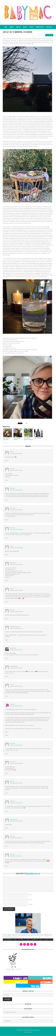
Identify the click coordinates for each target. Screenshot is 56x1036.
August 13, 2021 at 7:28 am (16, 470)
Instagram (34, 939)
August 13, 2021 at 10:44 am (16, 547)
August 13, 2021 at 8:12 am (16, 489)
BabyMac (28, 12)
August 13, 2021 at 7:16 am (16, 453)
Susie (11, 854)
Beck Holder (12, 819)
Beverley (25, 27)
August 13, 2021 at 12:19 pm (16, 611)
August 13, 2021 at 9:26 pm (16, 705)
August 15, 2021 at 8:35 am (16, 820)
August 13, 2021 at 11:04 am (16, 564)
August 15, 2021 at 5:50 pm (16, 837)
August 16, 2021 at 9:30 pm (16, 855)
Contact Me (49, 27)
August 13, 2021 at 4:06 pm (16, 649)
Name (30, 894)
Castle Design (36, 1030)
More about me (14, 937)
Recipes (30, 27)
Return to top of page (28, 1032)
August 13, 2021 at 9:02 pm (16, 686)
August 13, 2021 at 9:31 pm (16, 744)
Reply (6, 460)
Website (30, 904)
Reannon (12, 648)
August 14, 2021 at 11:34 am (16, 763)
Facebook (9, 939)
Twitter (46, 939)
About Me (18, 27)
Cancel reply (37, 874)
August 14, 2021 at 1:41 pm (16, 802)
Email (30, 899)
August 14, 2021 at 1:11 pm (16, 782)
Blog (9, 442)
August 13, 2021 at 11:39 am (16, 590)
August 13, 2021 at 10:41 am (16, 529)
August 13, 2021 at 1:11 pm (16, 628)
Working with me (40, 27)
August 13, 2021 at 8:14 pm (16, 667)
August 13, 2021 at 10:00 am (16, 509)
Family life (13, 442)
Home (5, 27)
